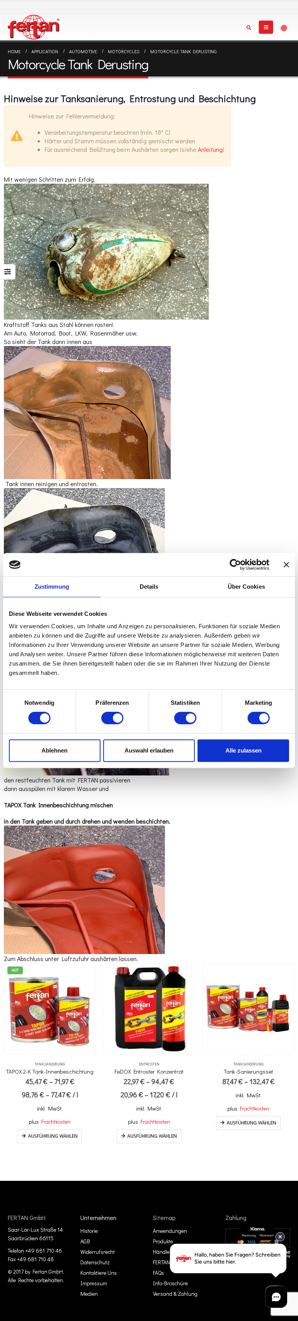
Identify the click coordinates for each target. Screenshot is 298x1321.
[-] (33, 27)
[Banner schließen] (286, 564)
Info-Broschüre (170, 1283)
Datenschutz (95, 1262)
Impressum (93, 1283)
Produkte (163, 1241)
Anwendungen (170, 1230)
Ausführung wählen (53, 1136)
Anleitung (210, 149)
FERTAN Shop (168, 1262)
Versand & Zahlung (175, 1293)
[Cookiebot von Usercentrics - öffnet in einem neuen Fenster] (235, 564)
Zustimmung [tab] (52, 586)
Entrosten (149, 1064)
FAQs (158, 1272)
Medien (89, 1293)
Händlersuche (169, 1251)
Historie (89, 1230)
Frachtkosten (56, 1121)
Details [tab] (149, 586)
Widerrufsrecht (97, 1251)
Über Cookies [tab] (246, 586)
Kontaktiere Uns (98, 1272)
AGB (85, 1241)
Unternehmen (98, 1217)
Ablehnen (55, 750)
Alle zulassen (243, 750)
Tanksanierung (50, 1064)
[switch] (112, 718)
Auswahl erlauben (149, 750)
